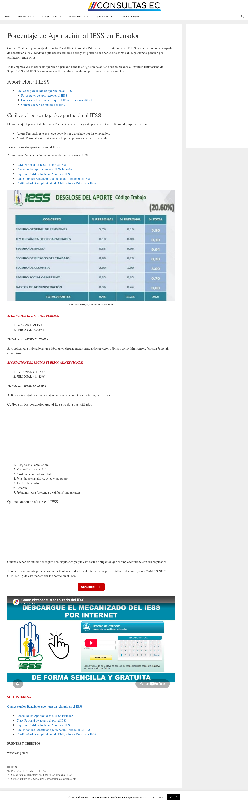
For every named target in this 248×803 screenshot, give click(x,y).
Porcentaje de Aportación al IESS (28, 771)
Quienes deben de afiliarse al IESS (43, 105)
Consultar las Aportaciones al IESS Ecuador (45, 169)
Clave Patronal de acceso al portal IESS (42, 164)
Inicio (7, 16)
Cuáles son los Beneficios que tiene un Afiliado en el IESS (54, 178)
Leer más (157, 797)
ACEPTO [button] (173, 797)
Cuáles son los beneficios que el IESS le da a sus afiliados (58, 100)
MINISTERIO (77, 16)
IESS (14, 767)
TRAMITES (24, 16)
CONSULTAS (50, 16)
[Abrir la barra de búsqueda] (242, 16)
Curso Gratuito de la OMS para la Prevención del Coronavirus (43, 778)
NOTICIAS (102, 16)
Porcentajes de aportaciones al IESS (44, 95)
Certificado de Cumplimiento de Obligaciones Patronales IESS (56, 183)
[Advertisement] (91, 435)
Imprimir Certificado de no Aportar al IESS (44, 174)
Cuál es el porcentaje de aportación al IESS (44, 91)
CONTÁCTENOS (129, 16)
